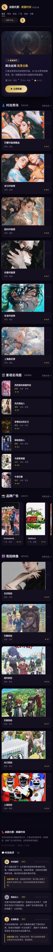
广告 (20, 14)
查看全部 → (46, 106)
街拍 (26, 14)
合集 (31, 14)
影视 (14, 14)
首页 (3, 14)
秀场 (9, 14)
